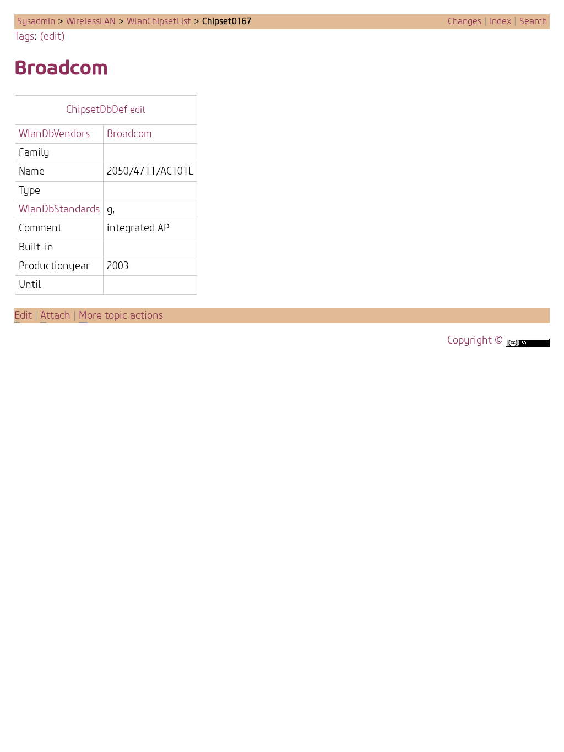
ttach (55, 315)
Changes (464, 21)
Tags (24, 36)
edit (138, 110)
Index (500, 21)
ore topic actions (121, 315)
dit (24, 315)
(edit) (52, 36)
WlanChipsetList (159, 21)
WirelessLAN (91, 21)
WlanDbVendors (54, 134)
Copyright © (475, 340)
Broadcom (61, 68)
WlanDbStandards (59, 209)
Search (533, 21)
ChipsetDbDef (96, 109)
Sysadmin (36, 21)
